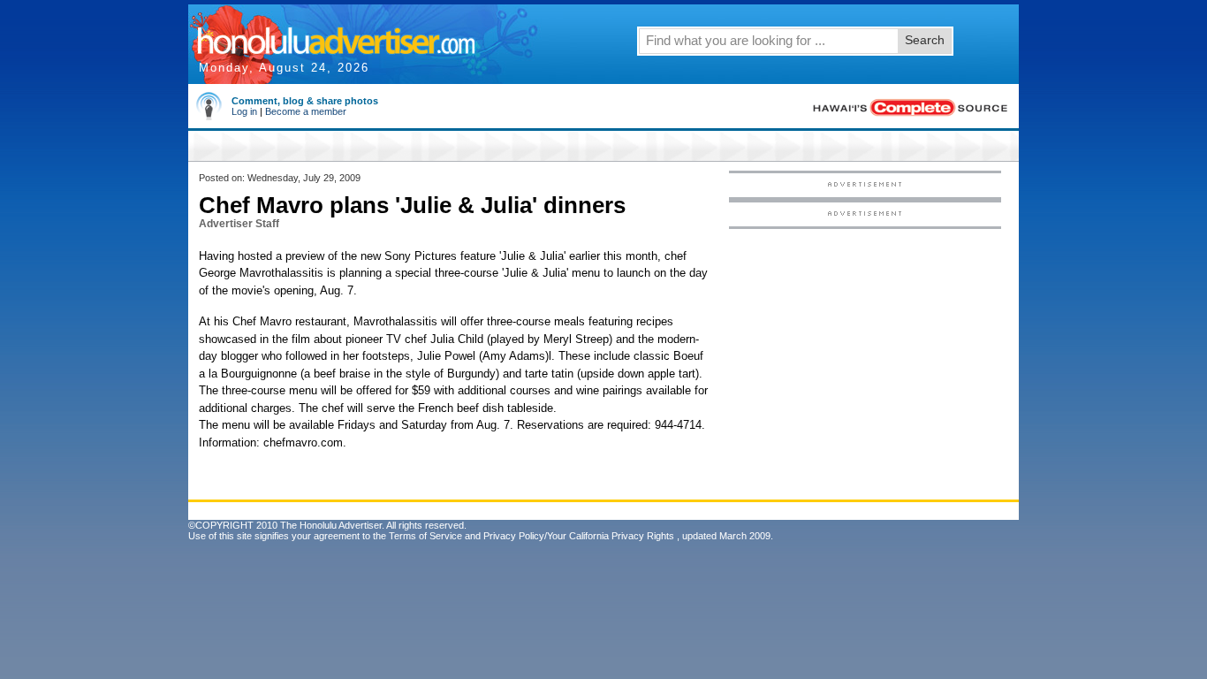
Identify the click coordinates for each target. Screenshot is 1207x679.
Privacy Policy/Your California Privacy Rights (578, 535)
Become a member (305, 111)
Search (925, 40)
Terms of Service (425, 535)
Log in (244, 111)
